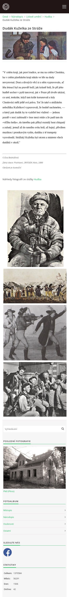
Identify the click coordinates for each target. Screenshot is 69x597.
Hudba (48, 16)
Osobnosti (8, 523)
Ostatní (7, 530)
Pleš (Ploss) (8, 491)
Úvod (5, 16)
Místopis (7, 510)
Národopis (17, 16)
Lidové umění (33, 16)
